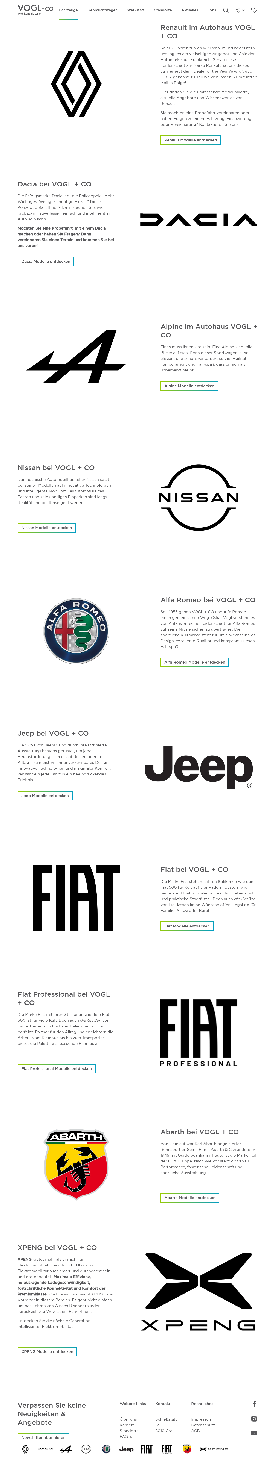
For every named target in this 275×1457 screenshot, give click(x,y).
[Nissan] (86, 1449)
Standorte (163, 10)
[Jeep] (126, 1449)
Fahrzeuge (68, 10)
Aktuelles (190, 10)
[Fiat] (146, 1449)
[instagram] (254, 1418)
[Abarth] (187, 1449)
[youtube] (254, 1433)
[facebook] (254, 1404)
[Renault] (25, 1449)
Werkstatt (136, 10)
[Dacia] (45, 1449)
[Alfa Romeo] (106, 1449)
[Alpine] (65, 1449)
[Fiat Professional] (167, 1449)
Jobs (212, 10)
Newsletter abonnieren (43, 1437)
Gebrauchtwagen (102, 10)
